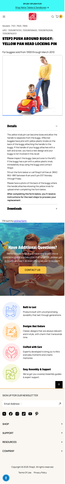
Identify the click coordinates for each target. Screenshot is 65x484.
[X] (4, 414)
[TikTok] (24, 414)
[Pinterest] (37, 414)
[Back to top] (56, 384)
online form (20, 221)
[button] (32, 126)
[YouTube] (30, 414)
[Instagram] (17, 414)
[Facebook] (11, 414)
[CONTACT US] (31, 259)
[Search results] (52, 16)
